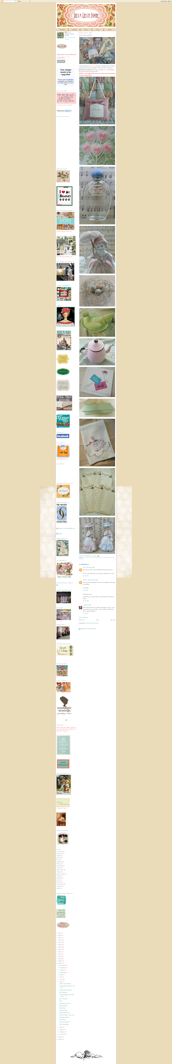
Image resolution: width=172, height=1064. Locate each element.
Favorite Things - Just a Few (66, 1015)
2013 (59, 951)
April (61, 1027)
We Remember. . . (64, 992)
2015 (59, 947)
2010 (59, 958)
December (62, 965)
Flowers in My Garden (65, 983)
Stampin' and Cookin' (64, 1003)
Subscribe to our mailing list (66, 54)
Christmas (59, 853)
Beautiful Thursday (64, 1017)
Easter (58, 857)
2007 (59, 1037)
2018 (59, 940)
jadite (101, 557)
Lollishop (74, 29)
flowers (58, 882)
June (61, 979)
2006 (59, 1039)
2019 (59, 937)
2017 (59, 942)
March (61, 1029)
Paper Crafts (59, 870)
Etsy (90, 557)
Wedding (58, 878)
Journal (58, 867)
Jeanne (69, 32)
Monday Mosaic (63, 1005)
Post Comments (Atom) (92, 623)
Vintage (81, 558)
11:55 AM (86, 575)
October (62, 970)
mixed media (59, 884)
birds (57, 880)
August (62, 974)
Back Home (62, 1008)
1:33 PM (85, 613)
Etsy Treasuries (63, 998)
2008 (59, 963)
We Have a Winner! (64, 1022)
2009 (59, 961)
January (62, 1034)
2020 (59, 935)
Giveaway (95, 557)
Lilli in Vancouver (87, 567)
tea (113, 557)
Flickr (86, 29)
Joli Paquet (59, 866)
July (61, 977)
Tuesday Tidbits (63, 1010)
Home (97, 620)
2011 (59, 956)
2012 (59, 954)
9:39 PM (85, 590)
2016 (59, 944)
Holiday (58, 863)
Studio (109, 29)
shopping (58, 886)
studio (58, 888)
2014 (59, 949)
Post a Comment (83, 617)
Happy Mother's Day (64, 1012)
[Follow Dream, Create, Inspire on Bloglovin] (64, 111)
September (63, 972)
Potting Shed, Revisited (65, 990)
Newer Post (82, 620)
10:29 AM (86, 601)
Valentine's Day (60, 874)
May (61, 981)
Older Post (113, 620)
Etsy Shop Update (85, 35)
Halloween (59, 861)
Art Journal (59, 851)
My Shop (62, 29)
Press (97, 29)
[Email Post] (97, 555)
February (62, 1032)
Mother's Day (107, 557)
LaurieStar (85, 605)
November (62, 967)
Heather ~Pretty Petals (89, 580)
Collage (86, 557)
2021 (59, 933)
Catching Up (62, 1019)
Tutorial (58, 872)
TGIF (60, 1001)
